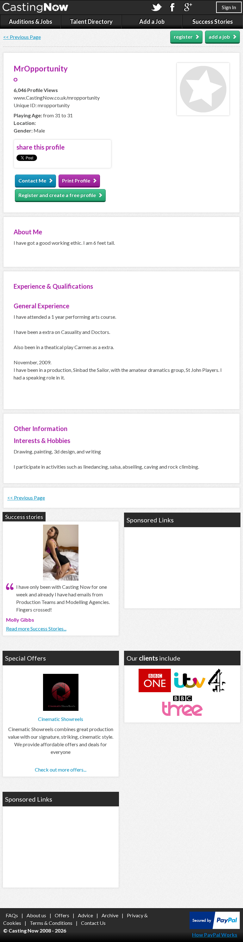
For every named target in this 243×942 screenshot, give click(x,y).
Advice (85, 915)
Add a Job (152, 21)
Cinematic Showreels (60, 719)
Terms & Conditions (51, 923)
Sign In (229, 7)
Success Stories (212, 21)
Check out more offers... (60, 770)
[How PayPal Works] (215, 927)
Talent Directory (91, 21)
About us (36, 915)
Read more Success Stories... (36, 628)
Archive (110, 915)
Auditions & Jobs (30, 21)
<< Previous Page (22, 37)
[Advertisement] (182, 566)
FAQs (12, 915)
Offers (62, 915)
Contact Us (93, 923)
